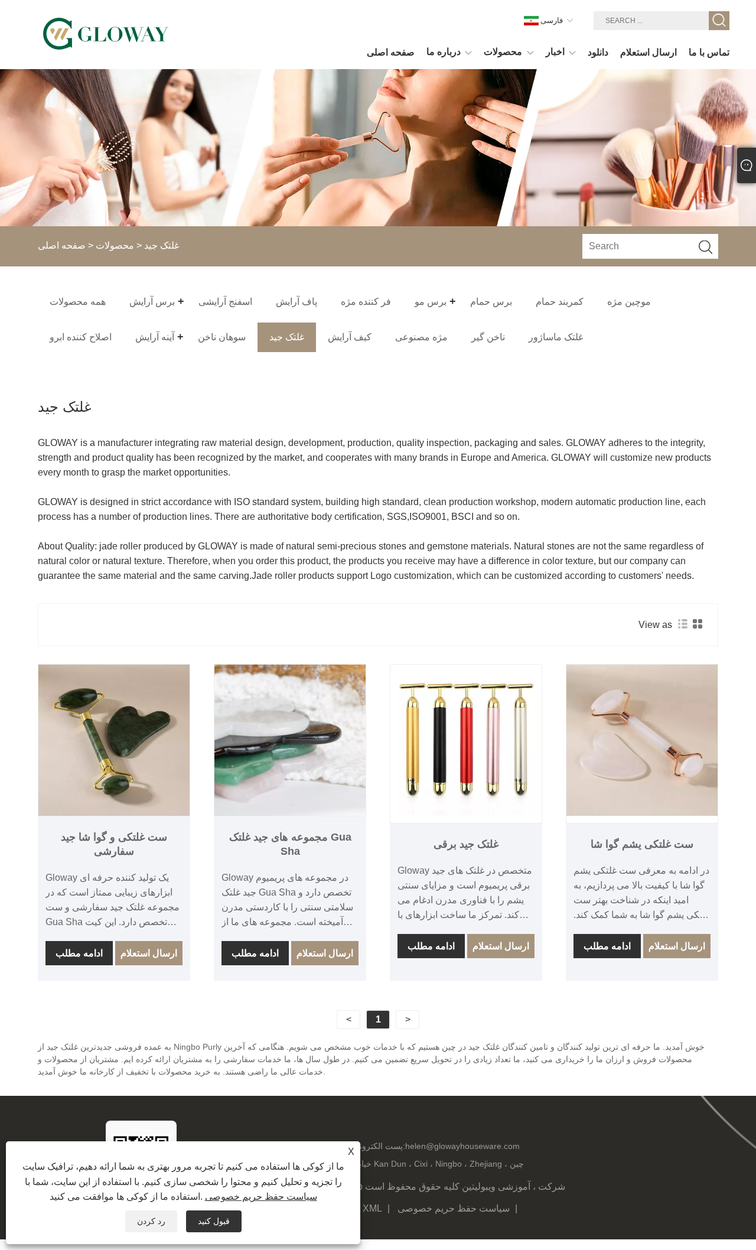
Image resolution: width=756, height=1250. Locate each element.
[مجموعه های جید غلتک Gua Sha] (290, 740)
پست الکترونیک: (377, 1146)
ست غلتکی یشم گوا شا (642, 844)
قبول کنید (214, 1221)
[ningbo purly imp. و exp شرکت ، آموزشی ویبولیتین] (105, 34)
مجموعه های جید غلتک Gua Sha (290, 844)
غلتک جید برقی (466, 844)
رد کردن (151, 1221)
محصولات (115, 245)
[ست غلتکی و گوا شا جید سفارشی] (114, 740)
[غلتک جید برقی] (466, 740)
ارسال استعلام (148, 953)
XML (372, 1208)
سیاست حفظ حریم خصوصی (453, 1208)
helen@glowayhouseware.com (462, 1146)
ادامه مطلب (79, 953)
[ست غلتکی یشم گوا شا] (642, 740)
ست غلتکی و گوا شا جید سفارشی (114, 844)
